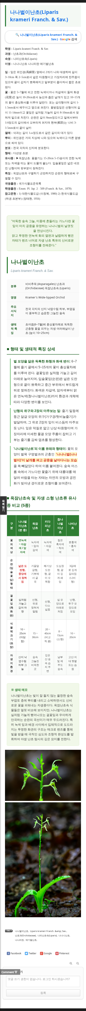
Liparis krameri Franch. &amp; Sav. (48, 931)
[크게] (70, 963)
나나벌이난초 (21, 931)
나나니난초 (64, 935)
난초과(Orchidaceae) (25, 53)
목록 (3, 505)
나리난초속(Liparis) (25, 58)
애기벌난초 (31, 939)
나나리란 (19, 939)
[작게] (77, 963)
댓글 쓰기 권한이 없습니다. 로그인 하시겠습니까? (39, 979)
